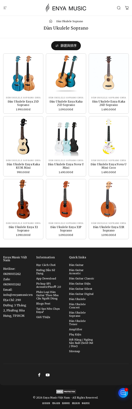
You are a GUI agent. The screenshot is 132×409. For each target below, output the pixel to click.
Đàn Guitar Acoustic (76, 271)
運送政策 (76, 403)
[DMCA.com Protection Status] (66, 392)
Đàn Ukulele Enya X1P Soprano (65, 229)
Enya (38, 97)
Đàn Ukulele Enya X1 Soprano (23, 229)
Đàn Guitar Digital (81, 294)
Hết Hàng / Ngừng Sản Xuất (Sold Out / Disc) (81, 343)
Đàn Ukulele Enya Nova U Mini (66, 166)
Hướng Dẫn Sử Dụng (45, 271)
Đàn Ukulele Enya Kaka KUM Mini (23, 166)
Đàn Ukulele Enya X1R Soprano (108, 229)
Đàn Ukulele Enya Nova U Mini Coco (109, 166)
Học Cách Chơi (46, 265)
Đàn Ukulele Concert (77, 306)
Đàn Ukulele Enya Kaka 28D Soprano (108, 103)
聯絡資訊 (86, 403)
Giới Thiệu (43, 317)
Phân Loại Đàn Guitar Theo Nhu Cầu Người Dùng (47, 295)
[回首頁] (50, 21)
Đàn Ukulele (77, 299)
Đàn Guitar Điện (79, 283)
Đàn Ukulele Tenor (77, 322)
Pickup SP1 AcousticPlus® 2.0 (48, 285)
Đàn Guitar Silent (80, 288)
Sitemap (74, 351)
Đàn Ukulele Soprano (20, 97)
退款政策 (46, 403)
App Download (46, 278)
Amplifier (75, 329)
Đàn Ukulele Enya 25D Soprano (23, 103)
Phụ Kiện (75, 334)
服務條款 (66, 403)
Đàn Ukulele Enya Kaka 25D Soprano (66, 103)
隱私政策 (56, 403)
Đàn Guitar (76, 265)
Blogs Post (43, 303)
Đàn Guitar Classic (81, 278)
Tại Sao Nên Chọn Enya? (48, 310)
